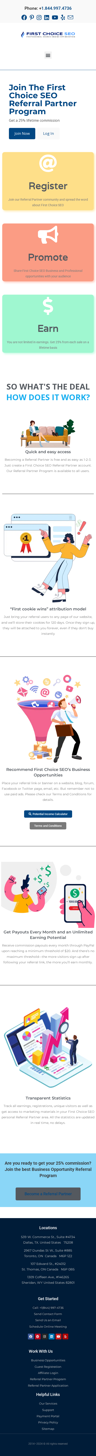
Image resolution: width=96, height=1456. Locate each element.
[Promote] (48, 235)
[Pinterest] (38, 1336)
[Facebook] (31, 1336)
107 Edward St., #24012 (48, 1264)
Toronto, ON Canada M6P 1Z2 (48, 1256)
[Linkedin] (51, 1336)
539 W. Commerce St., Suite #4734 (48, 1237)
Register (48, 185)
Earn (48, 328)
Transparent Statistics (48, 1098)
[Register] (48, 163)
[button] (48, 55)
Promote (48, 257)
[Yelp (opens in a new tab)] (62, 17)
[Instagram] (45, 1336)
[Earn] (48, 306)
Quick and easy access (48, 451)
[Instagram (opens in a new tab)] (39, 17)
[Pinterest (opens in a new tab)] (31, 17)
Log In (48, 133)
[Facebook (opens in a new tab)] (24, 17)
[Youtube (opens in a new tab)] (54, 17)
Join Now (22, 133)
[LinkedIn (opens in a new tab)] (46, 17)
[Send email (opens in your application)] (70, 17)
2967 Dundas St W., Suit (48, 1250)
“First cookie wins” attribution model (48, 609)
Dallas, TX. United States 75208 (48, 1242)
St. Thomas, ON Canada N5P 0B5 (48, 1269)
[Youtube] (58, 1336)
